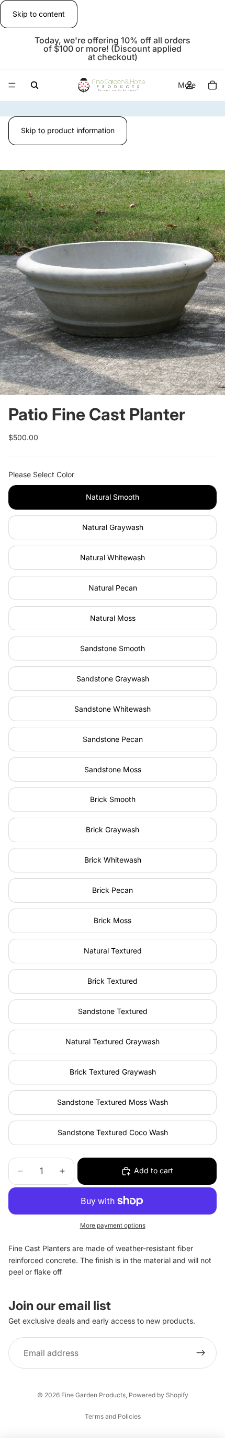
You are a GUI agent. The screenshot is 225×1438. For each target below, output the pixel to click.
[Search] (34, 85)
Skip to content (39, 13)
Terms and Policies (113, 1416)
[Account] (189, 85)
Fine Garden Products (93, 1395)
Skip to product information (68, 130)
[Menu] (12, 86)
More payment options (112, 1225)
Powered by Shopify (158, 1395)
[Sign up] (201, 1353)
